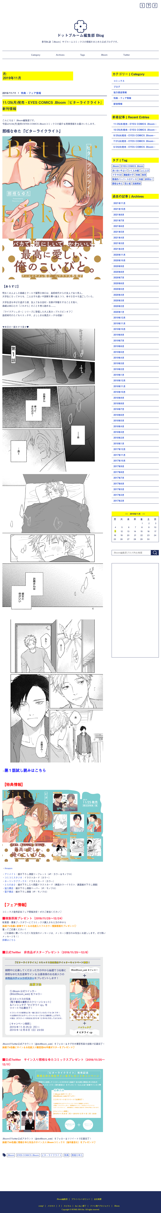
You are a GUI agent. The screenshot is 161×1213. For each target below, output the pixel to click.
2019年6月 (119, 346)
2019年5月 (119, 352)
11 (115, 531)
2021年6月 (119, 226)
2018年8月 (119, 403)
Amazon (8, 868)
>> (143, 514)
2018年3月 (119, 432)
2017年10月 (119, 460)
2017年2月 (119, 500)
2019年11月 (119, 323)
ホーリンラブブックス (16, 881)
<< (126, 514)
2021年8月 (119, 214)
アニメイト (10, 874)
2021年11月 (119, 203)
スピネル (67, 1206)
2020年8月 (119, 272)
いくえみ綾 (134, 170)
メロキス (51, 1206)
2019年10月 (119, 329)
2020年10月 (119, 260)
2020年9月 (119, 266)
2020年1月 (119, 312)
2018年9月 (119, 397)
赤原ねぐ (149, 179)
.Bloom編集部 (62, 1199)
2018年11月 (119, 386)
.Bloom (104, 55)
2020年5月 (119, 289)
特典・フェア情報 (31, 93)
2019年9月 (119, 334)
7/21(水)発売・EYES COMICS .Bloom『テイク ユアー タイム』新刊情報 (136, 141)
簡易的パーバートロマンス (124, 179)
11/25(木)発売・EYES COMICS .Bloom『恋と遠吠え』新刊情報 (136, 124)
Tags (82, 55)
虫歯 (141, 179)
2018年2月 (119, 437)
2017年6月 (119, 483)
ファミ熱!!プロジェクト (100, 1206)
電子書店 (9, 891)
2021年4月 (119, 237)
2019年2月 (119, 369)
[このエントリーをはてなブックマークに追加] (148, 5)
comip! (41, 1206)
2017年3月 (119, 495)
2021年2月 (119, 249)
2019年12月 (119, 317)
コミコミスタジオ (13, 877)
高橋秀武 (137, 183)
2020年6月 (119, 283)
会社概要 (98, 1199)
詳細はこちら (9, 939)
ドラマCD (117, 174)
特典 (66, 1155)
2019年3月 (119, 363)
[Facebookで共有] (155, 5)
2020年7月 (119, 277)
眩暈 (144, 174)
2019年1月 (119, 374)
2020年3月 (119, 300)
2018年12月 (119, 380)
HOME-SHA (77, 1209)
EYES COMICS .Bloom (28, 1155)
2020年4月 (119, 294)
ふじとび (145, 170)
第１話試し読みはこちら (25, 770)
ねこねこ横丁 (80, 1206)
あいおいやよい (119, 170)
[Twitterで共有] (142, 5)
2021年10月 (119, 209)
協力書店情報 (120, 92)
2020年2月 (119, 306)
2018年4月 (119, 426)
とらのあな (10, 884)
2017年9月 (119, 466)
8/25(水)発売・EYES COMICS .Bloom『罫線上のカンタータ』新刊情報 (136, 135)
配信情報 (118, 103)
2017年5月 (119, 489)
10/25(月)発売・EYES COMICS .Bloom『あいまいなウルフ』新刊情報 (136, 129)
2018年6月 (119, 415)
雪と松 (128, 183)
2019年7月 (119, 340)
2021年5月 (119, 231)
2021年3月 (119, 243)
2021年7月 (119, 220)
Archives (60, 55)
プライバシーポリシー (80, 1199)
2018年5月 (119, 420)
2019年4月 (119, 357)
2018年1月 (119, 443)
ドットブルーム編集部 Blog (80, 35)
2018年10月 (119, 392)
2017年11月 (119, 455)
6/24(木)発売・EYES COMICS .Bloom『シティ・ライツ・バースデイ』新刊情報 (136, 147)
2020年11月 (119, 254)
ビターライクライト (51, 1155)
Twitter (126, 55)
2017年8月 (119, 472)
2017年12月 (119, 449)
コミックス (119, 81)
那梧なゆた (77, 1155)
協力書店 (9, 888)
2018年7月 (119, 409)
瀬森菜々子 (129, 174)
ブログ (117, 86)
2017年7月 (119, 477)
